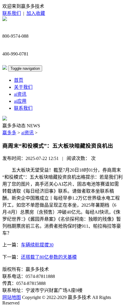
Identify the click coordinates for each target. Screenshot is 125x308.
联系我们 (11, 13)
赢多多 (9, 132)
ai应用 (20, 101)
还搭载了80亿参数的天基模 (49, 257)
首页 (18, 80)
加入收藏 (35, 13)
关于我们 (23, 87)
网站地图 (11, 297)
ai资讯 (20, 94)
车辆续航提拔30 (37, 244)
